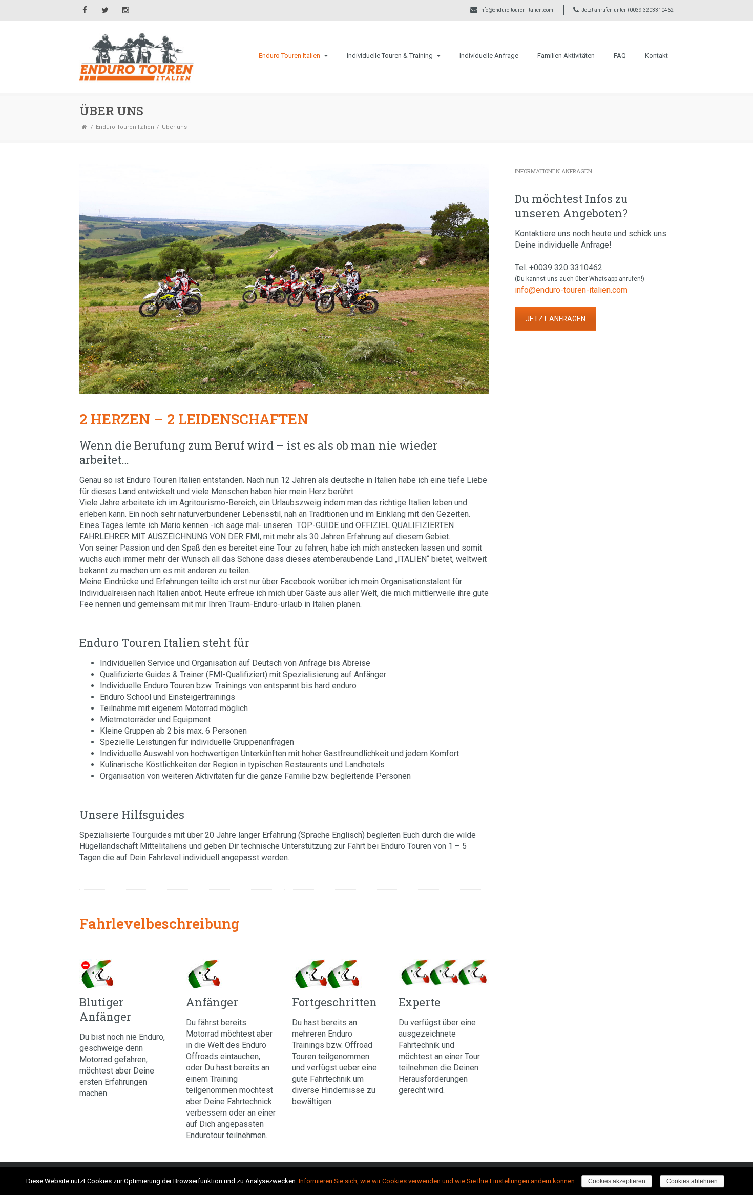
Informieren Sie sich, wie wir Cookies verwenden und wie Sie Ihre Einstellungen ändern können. (437, 1181)
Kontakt (656, 55)
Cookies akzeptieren (616, 1181)
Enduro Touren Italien (289, 55)
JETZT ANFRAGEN (555, 319)
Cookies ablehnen (692, 1181)
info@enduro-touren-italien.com (516, 10)
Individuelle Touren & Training (390, 55)
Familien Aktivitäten (566, 55)
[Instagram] (125, 10)
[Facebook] (84, 10)
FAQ (620, 55)
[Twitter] (105, 10)
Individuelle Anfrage (488, 55)
